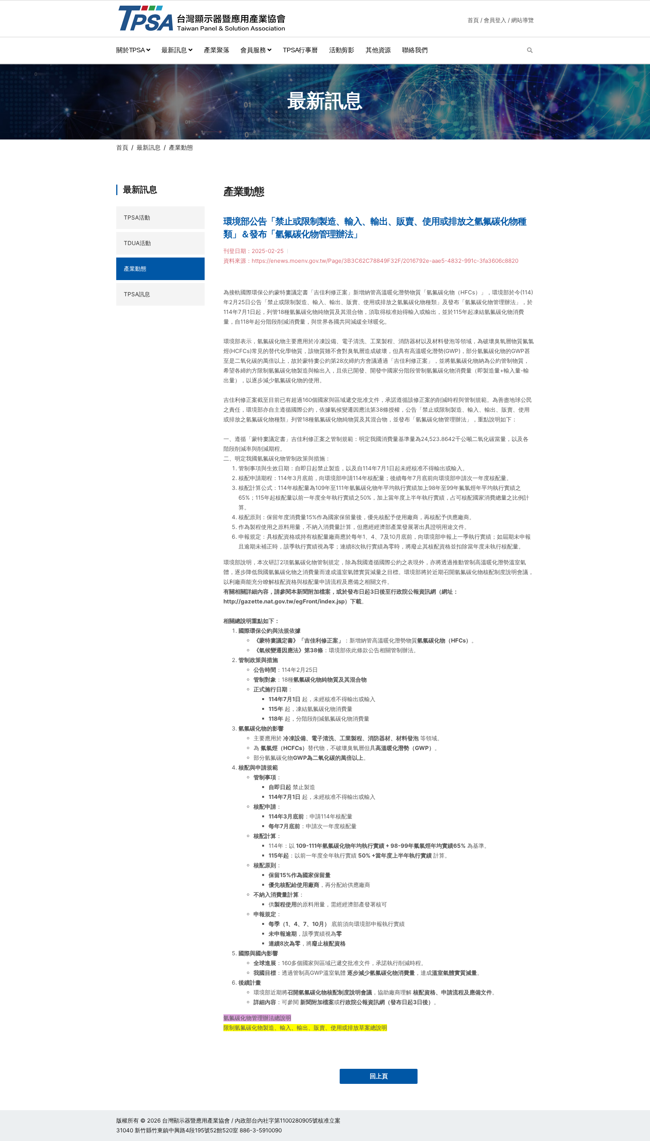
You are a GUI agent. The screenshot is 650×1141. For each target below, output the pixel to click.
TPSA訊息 (137, 294)
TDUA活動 (137, 243)
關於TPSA (131, 50)
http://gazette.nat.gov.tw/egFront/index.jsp (284, 601)
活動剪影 (341, 50)
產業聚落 (216, 50)
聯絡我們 (414, 50)
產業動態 (135, 268)
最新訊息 (174, 50)
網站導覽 (522, 20)
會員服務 (253, 50)
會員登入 (495, 20)
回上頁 (379, 1076)
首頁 (473, 20)
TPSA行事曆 (300, 50)
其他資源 (378, 50)
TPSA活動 (137, 217)
